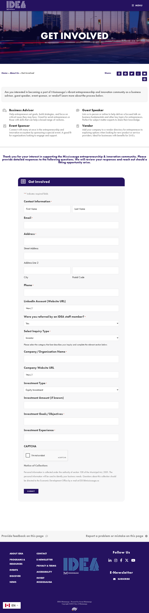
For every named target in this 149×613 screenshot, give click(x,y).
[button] (119, 74)
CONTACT (42, 553)
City (26, 277)
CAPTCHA (30, 446)
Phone (29, 285)
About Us (14, 73)
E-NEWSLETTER (45, 559)
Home (4, 73)
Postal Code (78, 277)
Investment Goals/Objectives (44, 414)
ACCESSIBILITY (44, 571)
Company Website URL (39, 368)
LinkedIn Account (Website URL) (45, 301)
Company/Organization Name (45, 351)
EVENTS (14, 569)
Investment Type (35, 383)
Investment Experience (39, 430)
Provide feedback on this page (22, 535)
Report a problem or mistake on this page (114, 535)
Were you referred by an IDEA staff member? (55, 316)
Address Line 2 (31, 262)
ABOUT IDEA (16, 553)
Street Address (31, 248)
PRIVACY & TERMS (46, 565)
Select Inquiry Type (37, 331)
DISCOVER (15, 576)
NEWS (13, 582)
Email (28, 218)
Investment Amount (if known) (44, 398)
